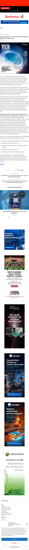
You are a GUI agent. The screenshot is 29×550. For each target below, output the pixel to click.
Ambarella (4, 517)
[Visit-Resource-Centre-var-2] (14, 21)
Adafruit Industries (6, 507)
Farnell (1, 76)
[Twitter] (11, 10)
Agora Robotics (5, 512)
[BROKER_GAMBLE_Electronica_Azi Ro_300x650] (14, 256)
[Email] (17, 10)
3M (2, 504)
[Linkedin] (15, 10)
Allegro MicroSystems (6, 514)
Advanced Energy (5, 509)
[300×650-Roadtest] (14, 305)
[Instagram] (13, 10)
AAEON (3, 506)
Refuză (14, 543)
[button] (27, 524)
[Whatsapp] (19, 10)
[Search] (27, 28)
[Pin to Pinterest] (19, 170)
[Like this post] (15, 170)
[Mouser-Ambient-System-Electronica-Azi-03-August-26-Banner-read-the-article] (14, 403)
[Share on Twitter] (18, 170)
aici (11, 156)
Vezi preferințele (14, 546)
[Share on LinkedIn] (21, 170)
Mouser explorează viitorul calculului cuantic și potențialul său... (14, 8)
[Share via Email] (22, 170)
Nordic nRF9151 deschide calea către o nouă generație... (14, 212)
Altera (2, 516)
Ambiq (3, 519)
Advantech (4, 511)
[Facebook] (9, 10)
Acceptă (14, 539)
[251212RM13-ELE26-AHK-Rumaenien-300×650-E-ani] (14, 452)
